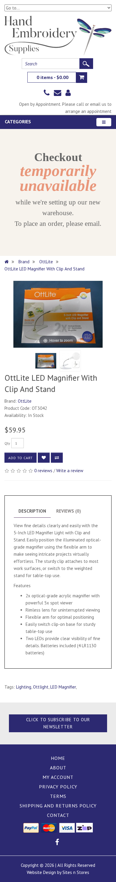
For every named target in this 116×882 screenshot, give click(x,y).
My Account (58, 777)
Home (58, 758)
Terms (58, 796)
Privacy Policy (58, 787)
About (58, 768)
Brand (23, 261)
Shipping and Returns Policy (58, 806)
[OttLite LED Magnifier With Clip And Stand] (45, 361)
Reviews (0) (68, 511)
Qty (7, 443)
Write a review (69, 470)
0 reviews (43, 470)
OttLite (46, 261)
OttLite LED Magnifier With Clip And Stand (44, 269)
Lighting (23, 687)
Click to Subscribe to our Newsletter (58, 723)
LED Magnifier (63, 687)
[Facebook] (57, 843)
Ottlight (40, 687)
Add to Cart (20, 458)
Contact (58, 815)
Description (32, 511)
